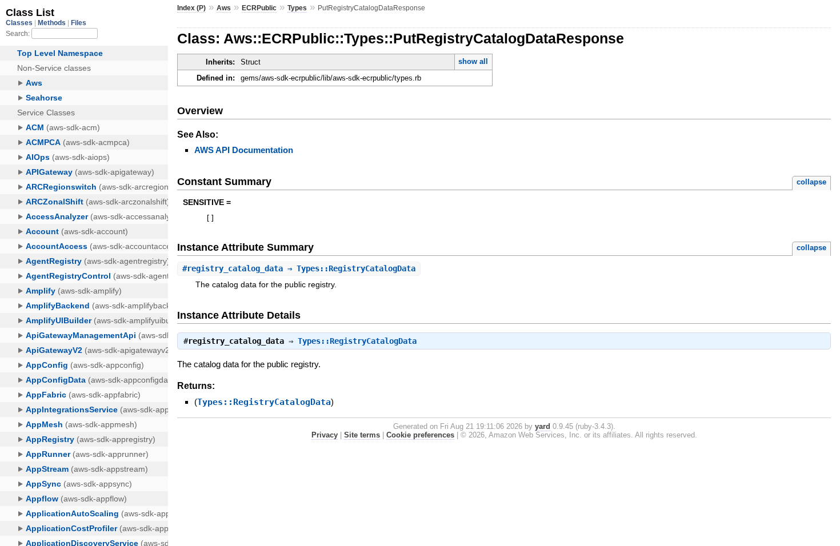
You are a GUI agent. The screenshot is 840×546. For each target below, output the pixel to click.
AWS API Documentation (243, 150)
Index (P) (191, 8)
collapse (811, 182)
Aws (224, 8)
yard (542, 426)
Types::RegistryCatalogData (357, 341)
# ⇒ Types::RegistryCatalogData (298, 268)
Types (297, 8)
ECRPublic (259, 8)
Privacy (324, 435)
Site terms (362, 435)
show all (473, 61)
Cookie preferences (420, 435)
